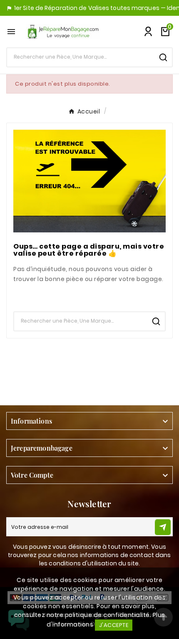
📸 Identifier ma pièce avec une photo (89, 295)
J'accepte (114, 625)
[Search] (163, 57)
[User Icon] (148, 31)
